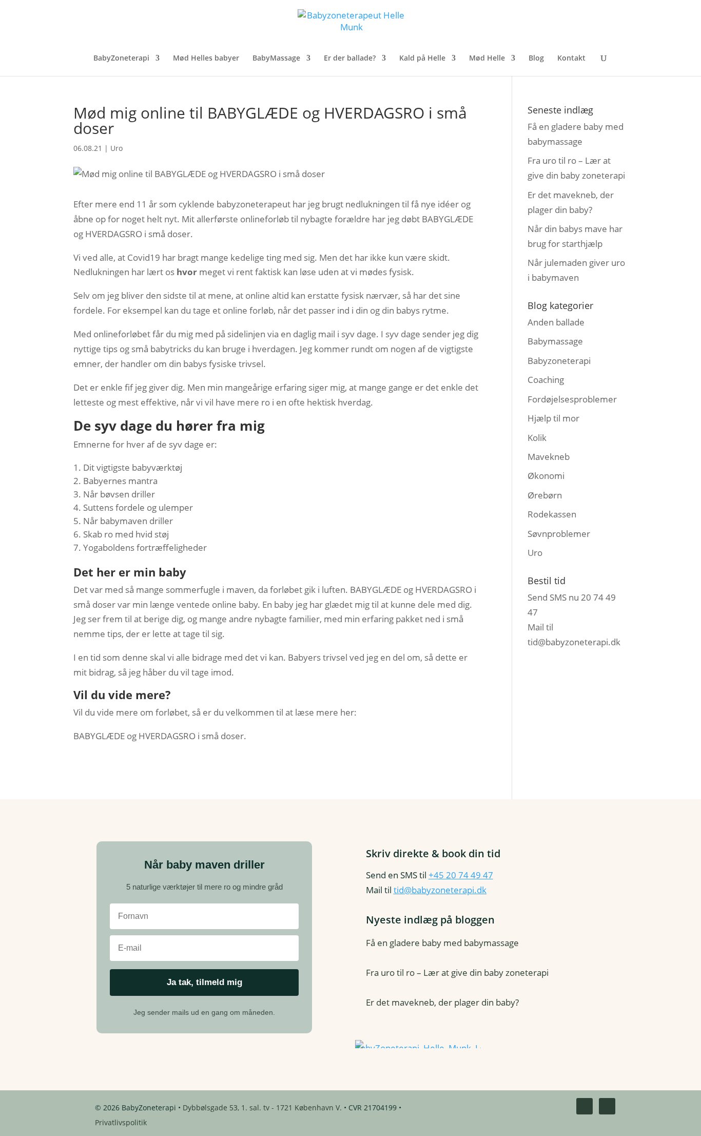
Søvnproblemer (559, 534)
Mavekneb (549, 457)
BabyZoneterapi (121, 58)
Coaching (546, 380)
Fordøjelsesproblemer (572, 399)
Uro (116, 148)
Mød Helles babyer (206, 58)
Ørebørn (545, 495)
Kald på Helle (422, 58)
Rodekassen (552, 514)
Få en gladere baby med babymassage (442, 943)
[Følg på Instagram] (607, 1106)
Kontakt (571, 58)
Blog (536, 58)
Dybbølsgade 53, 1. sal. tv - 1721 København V (261, 1107)
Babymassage (555, 341)
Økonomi (546, 476)
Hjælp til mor (553, 418)
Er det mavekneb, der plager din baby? (442, 1002)
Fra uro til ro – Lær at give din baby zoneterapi (457, 972)
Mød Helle (487, 58)
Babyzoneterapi (559, 361)
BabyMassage (276, 58)
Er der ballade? (350, 58)
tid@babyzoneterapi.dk (574, 642)
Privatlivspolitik (121, 1122)
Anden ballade (556, 322)
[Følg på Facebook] (584, 1106)
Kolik (537, 438)
